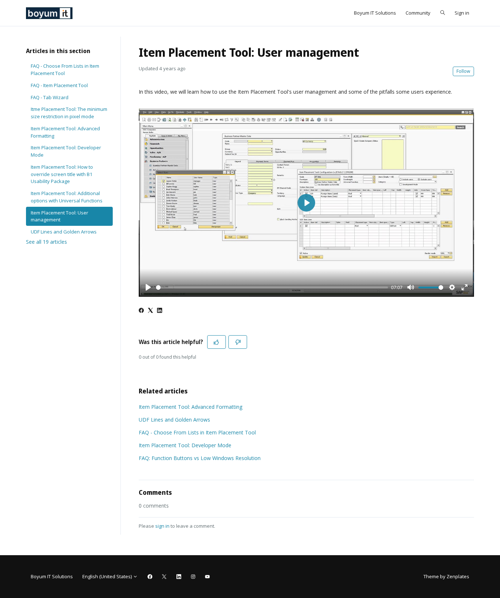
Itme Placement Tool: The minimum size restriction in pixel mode (69, 113)
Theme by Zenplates (446, 576)
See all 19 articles (46, 241)
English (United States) (107, 576)
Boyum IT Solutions (375, 13)
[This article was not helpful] (237, 342)
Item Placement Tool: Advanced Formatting (190, 406)
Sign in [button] (462, 13)
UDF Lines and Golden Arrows (174, 419)
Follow (463, 71)
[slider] (272, 287)
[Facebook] (141, 310)
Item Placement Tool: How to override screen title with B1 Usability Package (62, 174)
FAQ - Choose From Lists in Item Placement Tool (197, 432)
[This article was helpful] (216, 342)
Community (418, 13)
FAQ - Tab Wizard (49, 97)
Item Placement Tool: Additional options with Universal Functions (66, 197)
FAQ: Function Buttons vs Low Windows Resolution (200, 458)
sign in (162, 526)
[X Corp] (150, 310)
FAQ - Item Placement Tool (59, 85)
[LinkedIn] (159, 310)
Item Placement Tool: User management (59, 216)
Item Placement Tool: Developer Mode (185, 445)
